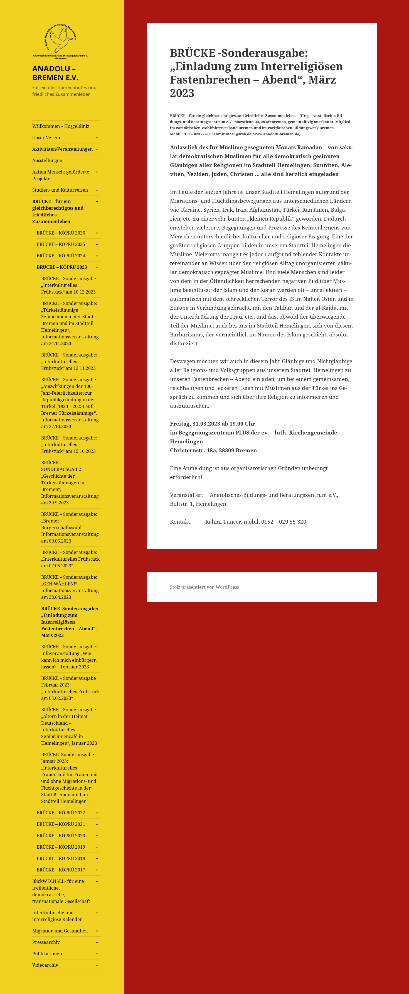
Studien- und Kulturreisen (60, 190)
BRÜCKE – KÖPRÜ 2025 (61, 244)
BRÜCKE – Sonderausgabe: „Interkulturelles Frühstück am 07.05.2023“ (70, 559)
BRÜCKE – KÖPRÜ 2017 (61, 870)
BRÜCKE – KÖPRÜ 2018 (61, 858)
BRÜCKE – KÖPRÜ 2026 (61, 233)
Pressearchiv (46, 942)
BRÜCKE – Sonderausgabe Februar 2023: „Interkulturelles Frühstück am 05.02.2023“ (70, 688)
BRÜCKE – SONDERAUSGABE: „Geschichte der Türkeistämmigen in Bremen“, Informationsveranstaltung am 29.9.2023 (70, 483)
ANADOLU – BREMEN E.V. (55, 72)
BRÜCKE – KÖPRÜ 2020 (61, 835)
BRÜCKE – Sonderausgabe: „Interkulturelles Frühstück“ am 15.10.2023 (69, 444)
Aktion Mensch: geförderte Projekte (60, 175)
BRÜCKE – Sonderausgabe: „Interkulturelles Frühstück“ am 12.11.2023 (69, 361)
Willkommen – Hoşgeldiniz (60, 126)
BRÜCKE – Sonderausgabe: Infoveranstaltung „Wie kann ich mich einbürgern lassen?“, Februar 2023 (69, 657)
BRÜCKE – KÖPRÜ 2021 (61, 824)
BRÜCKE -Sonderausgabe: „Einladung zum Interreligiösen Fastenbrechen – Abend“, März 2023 (69, 621)
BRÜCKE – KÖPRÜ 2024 (61, 256)
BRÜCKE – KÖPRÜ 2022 (61, 813)
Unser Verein (46, 138)
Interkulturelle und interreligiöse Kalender (57, 916)
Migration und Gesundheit (60, 931)
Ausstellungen (47, 160)
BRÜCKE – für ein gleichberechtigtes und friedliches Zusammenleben (57, 211)
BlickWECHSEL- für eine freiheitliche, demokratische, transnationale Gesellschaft (61, 891)
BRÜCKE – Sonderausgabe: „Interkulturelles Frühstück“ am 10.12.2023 (69, 285)
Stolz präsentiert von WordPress (204, 587)
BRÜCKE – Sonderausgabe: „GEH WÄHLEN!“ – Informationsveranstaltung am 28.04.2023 (70, 587)
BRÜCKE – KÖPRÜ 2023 (62, 267)
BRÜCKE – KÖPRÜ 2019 (61, 847)
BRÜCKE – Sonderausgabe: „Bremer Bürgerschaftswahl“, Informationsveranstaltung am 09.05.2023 (70, 527)
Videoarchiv (45, 965)
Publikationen (47, 954)
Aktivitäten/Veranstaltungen (62, 149)
